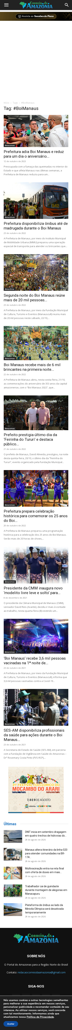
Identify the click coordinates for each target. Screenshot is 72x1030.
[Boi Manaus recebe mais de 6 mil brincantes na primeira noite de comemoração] (36, 343)
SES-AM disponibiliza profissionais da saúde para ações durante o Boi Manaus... (34, 735)
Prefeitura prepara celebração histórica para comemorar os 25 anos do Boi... (36, 516)
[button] (6, 5)
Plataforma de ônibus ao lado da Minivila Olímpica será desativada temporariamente (44, 909)
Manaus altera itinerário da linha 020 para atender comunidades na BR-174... (46, 853)
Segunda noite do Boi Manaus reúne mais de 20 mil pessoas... (34, 297)
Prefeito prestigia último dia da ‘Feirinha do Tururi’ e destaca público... (30, 439)
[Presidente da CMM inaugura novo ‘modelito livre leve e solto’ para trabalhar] (36, 565)
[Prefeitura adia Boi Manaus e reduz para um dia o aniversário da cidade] (36, 131)
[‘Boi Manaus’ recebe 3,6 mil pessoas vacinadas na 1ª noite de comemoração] (36, 636)
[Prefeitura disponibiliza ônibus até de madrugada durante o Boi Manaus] (36, 200)
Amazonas (10, 145)
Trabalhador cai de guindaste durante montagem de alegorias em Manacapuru (46, 890)
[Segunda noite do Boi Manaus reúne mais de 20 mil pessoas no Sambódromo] (36, 272)
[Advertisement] (36, 60)
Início (6, 102)
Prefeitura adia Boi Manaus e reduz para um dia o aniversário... (34, 154)
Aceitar (10, 1023)
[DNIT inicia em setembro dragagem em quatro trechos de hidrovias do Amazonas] (13, 836)
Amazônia (9, 289)
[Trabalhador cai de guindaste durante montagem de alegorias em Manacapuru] (13, 890)
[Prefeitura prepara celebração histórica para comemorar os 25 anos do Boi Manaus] (36, 488)
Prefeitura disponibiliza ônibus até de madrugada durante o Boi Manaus (36, 225)
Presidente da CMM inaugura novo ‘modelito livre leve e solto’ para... (33, 590)
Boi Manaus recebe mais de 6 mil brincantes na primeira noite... (32, 367)
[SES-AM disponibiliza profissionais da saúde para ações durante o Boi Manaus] (36, 707)
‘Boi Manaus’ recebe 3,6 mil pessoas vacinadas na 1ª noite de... (35, 660)
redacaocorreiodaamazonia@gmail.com (42, 972)
